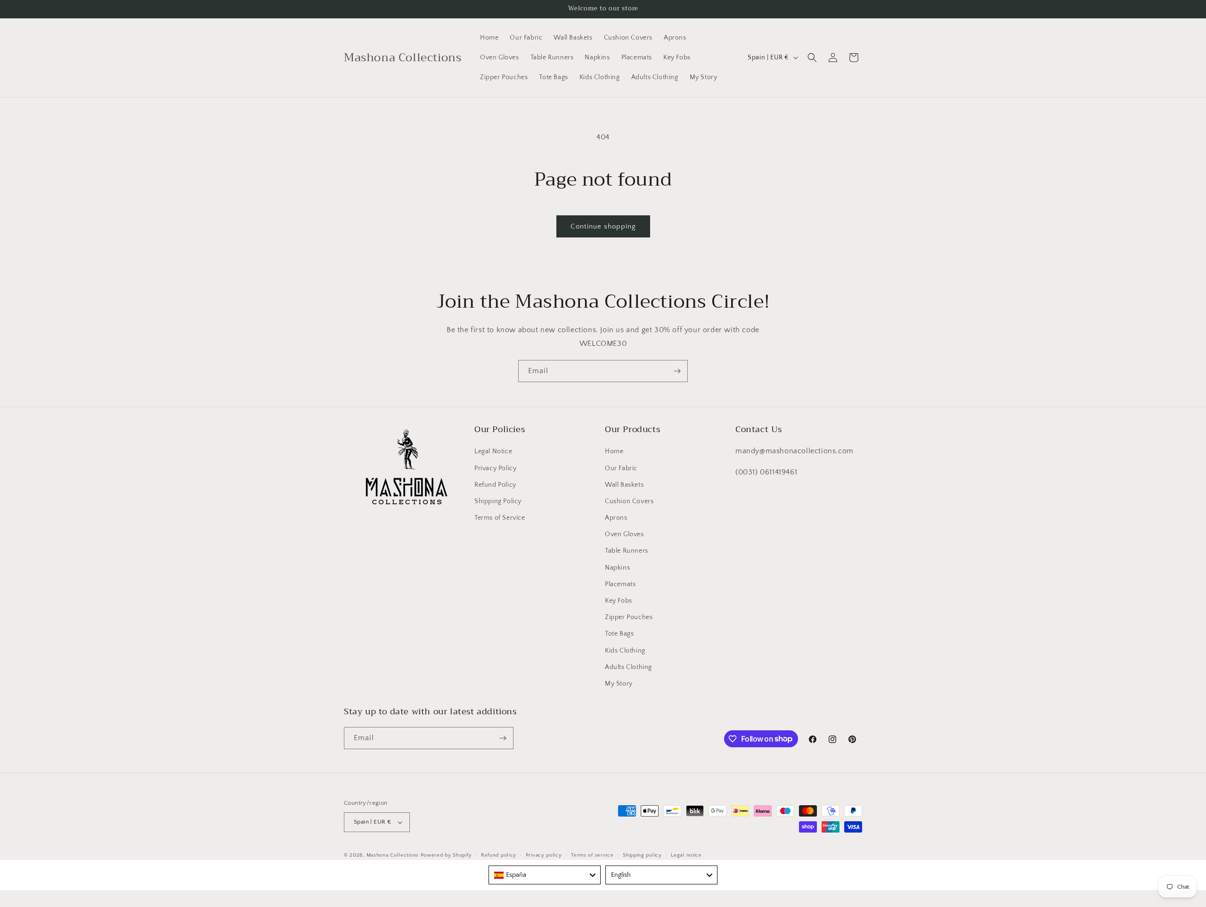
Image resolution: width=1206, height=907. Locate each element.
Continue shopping (603, 226)
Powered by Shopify (446, 855)
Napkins (617, 568)
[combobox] (545, 875)
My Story (619, 683)
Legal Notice (493, 451)
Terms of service (592, 855)
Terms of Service (499, 518)
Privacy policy (544, 855)
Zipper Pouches (628, 617)
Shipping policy (642, 855)
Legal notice (686, 855)
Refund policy (498, 855)
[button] (812, 57)
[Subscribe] (677, 371)
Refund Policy (495, 485)
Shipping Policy (498, 501)
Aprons (616, 518)
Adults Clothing (628, 667)
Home (614, 451)
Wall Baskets (624, 485)
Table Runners (626, 551)
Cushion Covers (629, 501)
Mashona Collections (393, 855)
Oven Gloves (624, 534)
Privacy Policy (495, 468)
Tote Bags (619, 633)
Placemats (620, 584)
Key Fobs (618, 601)
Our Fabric (621, 468)
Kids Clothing (625, 650)
